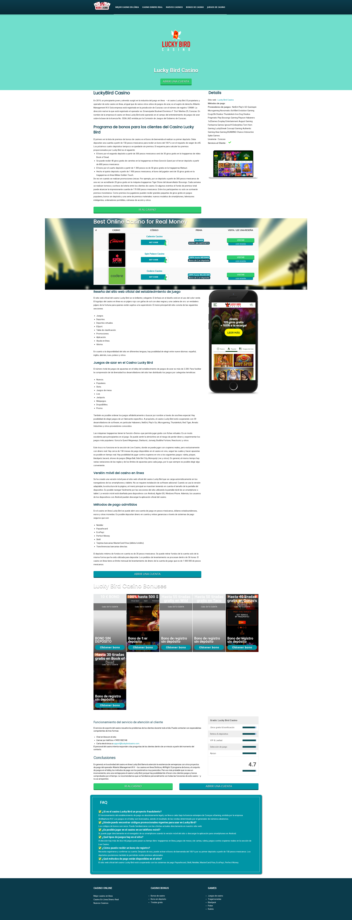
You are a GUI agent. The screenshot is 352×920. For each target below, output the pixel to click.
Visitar (240, 240)
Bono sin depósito (158, 899)
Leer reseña (241, 244)
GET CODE (154, 242)
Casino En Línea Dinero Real (106, 899)
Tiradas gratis (157, 902)
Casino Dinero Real (152, 7)
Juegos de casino (216, 7)
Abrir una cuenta (176, 81)
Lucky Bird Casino (226, 100)
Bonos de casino (195, 7)
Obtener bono (110, 647)
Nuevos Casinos (174, 7)
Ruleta (211, 909)
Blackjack (212, 902)
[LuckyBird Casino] (110, 623)
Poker (210, 906)
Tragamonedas (214, 899)
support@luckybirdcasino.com (126, 743)
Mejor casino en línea (127, 7)
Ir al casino (147, 209)
